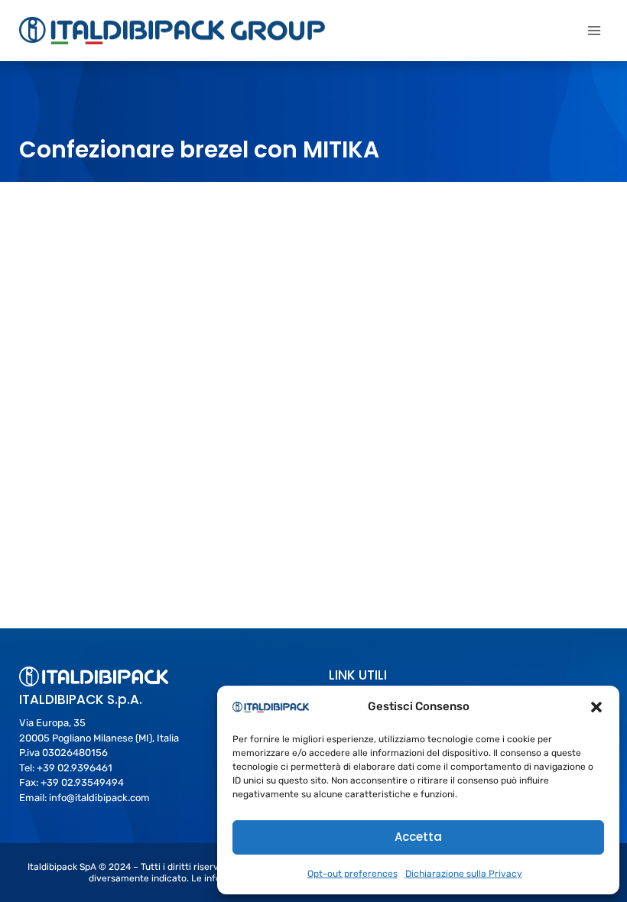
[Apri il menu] (594, 30)
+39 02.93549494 (82, 782)
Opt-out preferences (352, 873)
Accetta (418, 837)
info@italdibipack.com (99, 797)
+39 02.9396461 (74, 768)
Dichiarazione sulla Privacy (463, 873)
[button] (596, 707)
